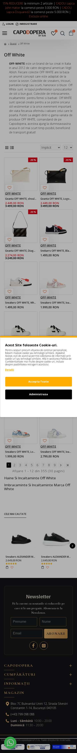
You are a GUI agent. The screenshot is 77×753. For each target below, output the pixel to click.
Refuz (38, 407)
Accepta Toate (38, 381)
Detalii (9, 369)
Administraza (38, 394)
